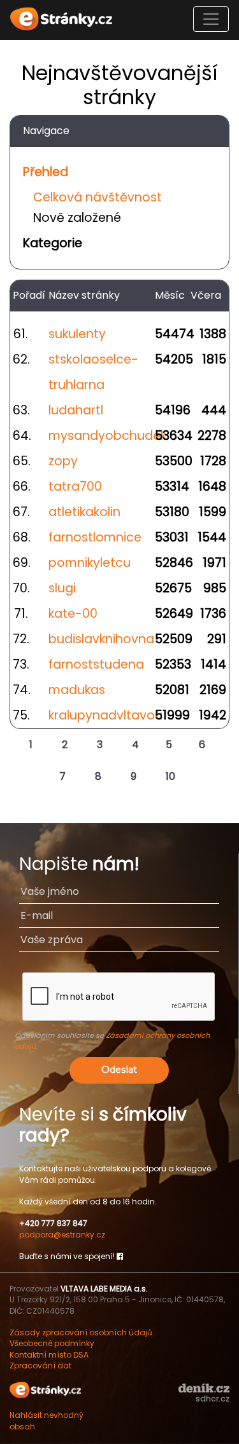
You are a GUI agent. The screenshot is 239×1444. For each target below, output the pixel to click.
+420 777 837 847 (53, 1223)
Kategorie (52, 243)
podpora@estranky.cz (62, 1234)
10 (170, 776)
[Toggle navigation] (211, 19)
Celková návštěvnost (97, 197)
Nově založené (77, 217)
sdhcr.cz (212, 1398)
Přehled (45, 171)
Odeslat (119, 1069)
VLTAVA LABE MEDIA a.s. (104, 1288)
